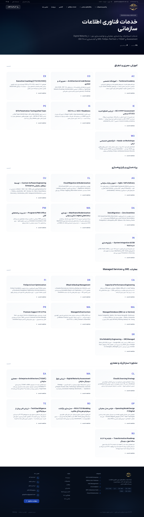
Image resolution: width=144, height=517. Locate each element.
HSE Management (93, 483)
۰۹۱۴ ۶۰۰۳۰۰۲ (32, 486)
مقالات (68, 485)
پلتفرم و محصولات (102, 7)
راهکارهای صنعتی (86, 7)
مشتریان (67, 488)
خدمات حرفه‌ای (72, 7)
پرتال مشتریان (26, 2)
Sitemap (14, 512)
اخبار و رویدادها (65, 492)
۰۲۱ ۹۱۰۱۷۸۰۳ (32, 477)
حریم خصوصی (32, 512)
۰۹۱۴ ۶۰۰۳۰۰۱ (32, 482)
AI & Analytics (94, 487)
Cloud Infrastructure (92, 493)
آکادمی (61, 7)
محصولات (67, 481)
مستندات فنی (15, 2)
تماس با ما (45, 7)
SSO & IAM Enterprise (92, 477)
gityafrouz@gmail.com (120, 2)
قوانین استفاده (22, 512)
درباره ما (53, 7)
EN (6, 2)
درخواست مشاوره (32, 501)
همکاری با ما (66, 495)
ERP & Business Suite (92, 490)
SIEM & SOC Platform (92, 480)
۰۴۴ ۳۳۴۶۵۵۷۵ (31, 490)
